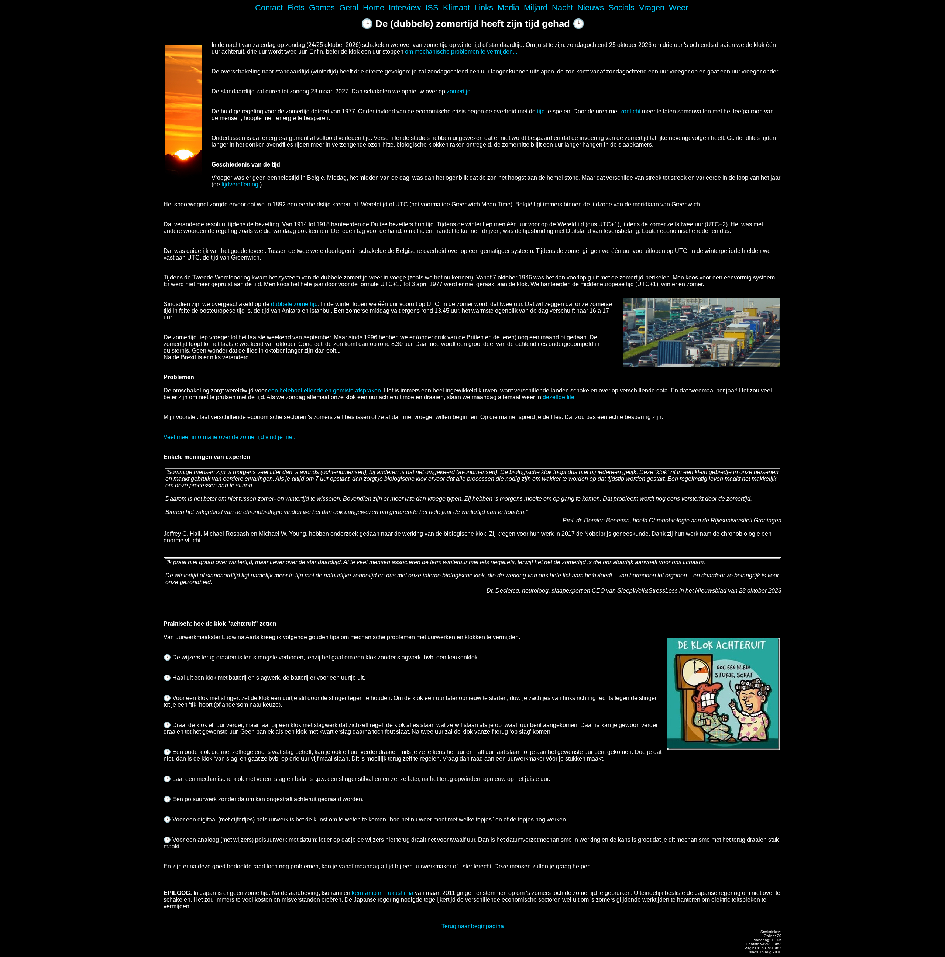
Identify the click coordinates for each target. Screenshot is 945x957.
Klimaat (456, 7)
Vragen (651, 7)
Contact (269, 7)
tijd (541, 111)
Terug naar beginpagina (472, 926)
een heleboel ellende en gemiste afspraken (324, 390)
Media (508, 7)
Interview (405, 7)
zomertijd (459, 91)
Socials (621, 7)
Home (373, 7)
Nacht (562, 7)
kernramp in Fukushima (382, 893)
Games (322, 7)
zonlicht (630, 111)
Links (483, 7)
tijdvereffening (239, 184)
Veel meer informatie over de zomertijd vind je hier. (229, 437)
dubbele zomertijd (294, 304)
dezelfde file (558, 397)
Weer (678, 7)
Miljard (535, 7)
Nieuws (590, 7)
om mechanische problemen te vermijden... (461, 51)
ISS (432, 7)
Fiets (296, 7)
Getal (348, 7)
